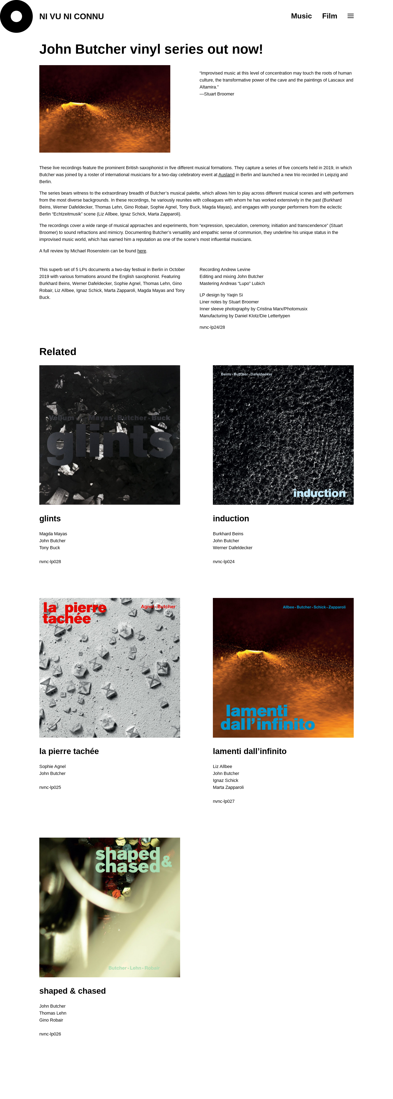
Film (329, 16)
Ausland (226, 174)
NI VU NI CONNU (71, 16)
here (141, 250)
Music (301, 16)
